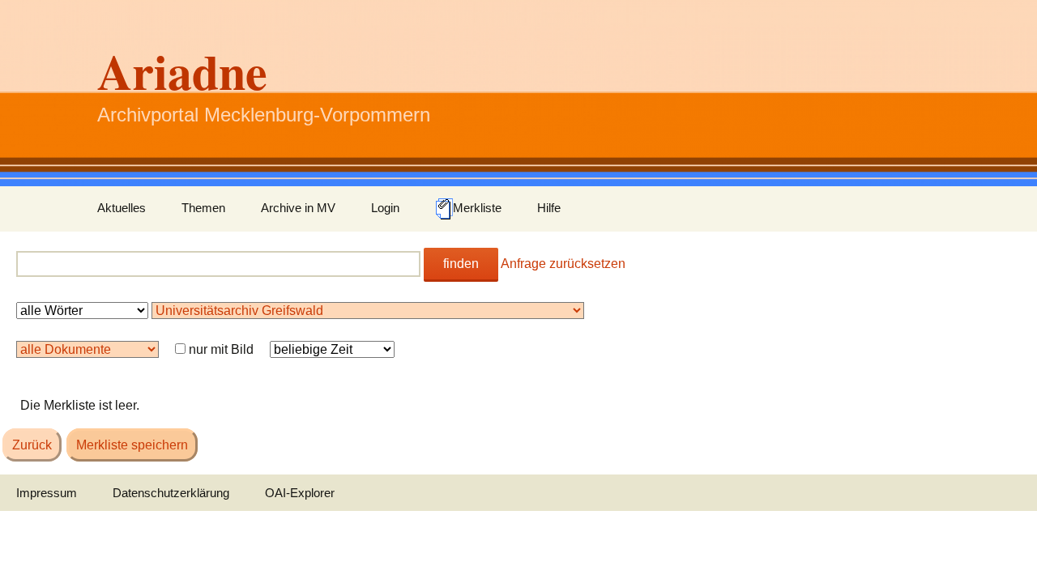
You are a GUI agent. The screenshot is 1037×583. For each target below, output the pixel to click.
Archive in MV (298, 208)
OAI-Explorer (300, 493)
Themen (203, 208)
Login (385, 208)
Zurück (32, 445)
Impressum (46, 493)
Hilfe (549, 208)
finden (461, 263)
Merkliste (477, 208)
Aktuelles (121, 208)
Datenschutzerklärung (171, 493)
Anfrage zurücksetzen (563, 263)
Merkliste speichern (132, 445)
